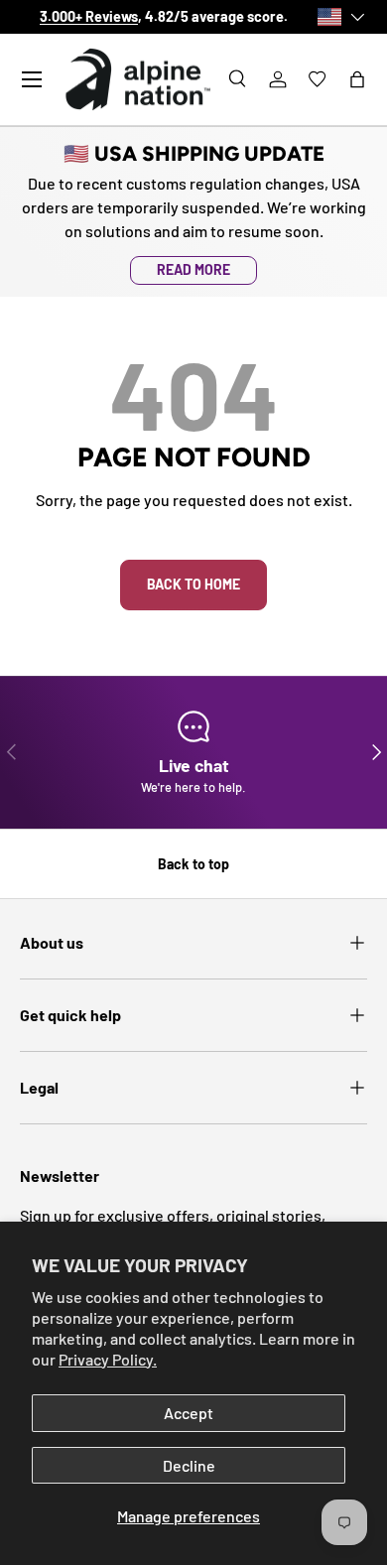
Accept (188, 1412)
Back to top (193, 863)
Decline (189, 1465)
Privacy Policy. (108, 1359)
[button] (357, 79)
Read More (193, 269)
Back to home (193, 584)
